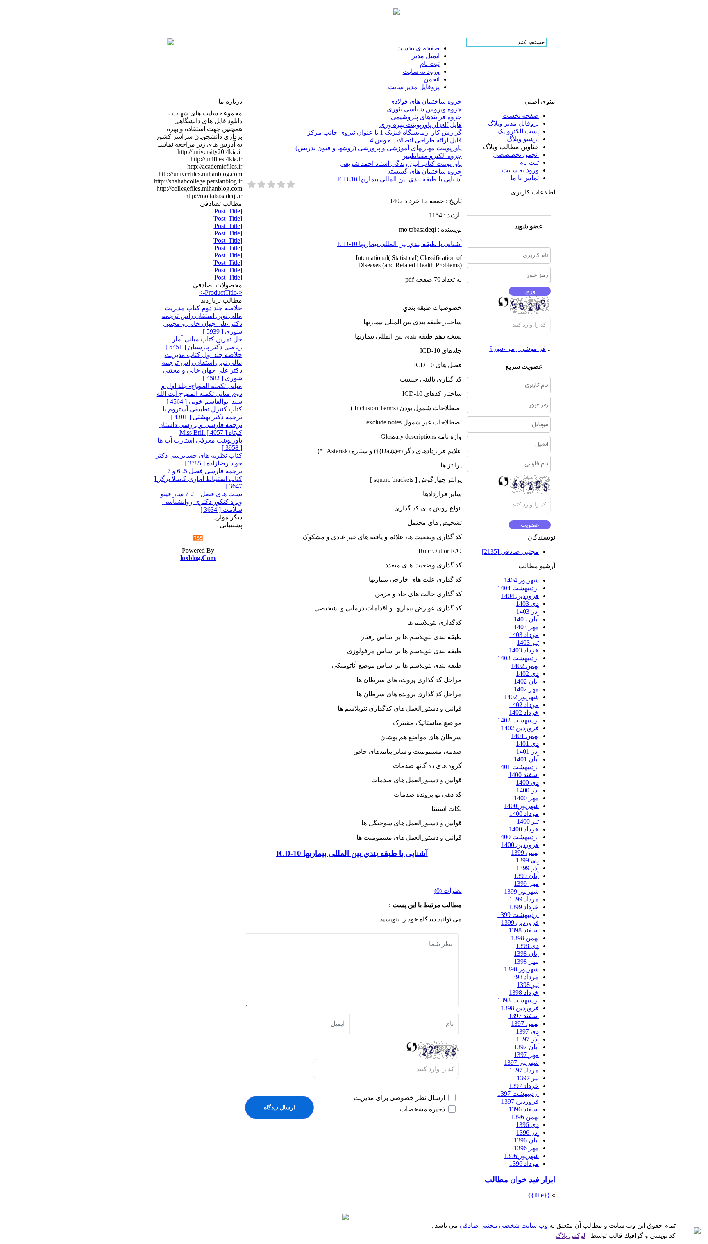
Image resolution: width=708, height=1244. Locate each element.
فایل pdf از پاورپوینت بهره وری (420, 124)
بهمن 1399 (525, 852)
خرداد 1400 (524, 829)
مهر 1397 (526, 1054)
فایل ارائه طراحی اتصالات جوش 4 (416, 140)
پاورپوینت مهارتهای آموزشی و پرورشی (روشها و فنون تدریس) (378, 147)
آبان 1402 (526, 681)
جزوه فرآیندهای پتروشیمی (426, 116)
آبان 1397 (526, 1046)
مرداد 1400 (524, 813)
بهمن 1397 (525, 1023)
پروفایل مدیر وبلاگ (513, 123)
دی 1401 (527, 743)
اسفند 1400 (523, 774)
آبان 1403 (526, 619)
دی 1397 (527, 1031)
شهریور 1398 (521, 969)
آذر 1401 (527, 751)
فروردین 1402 (520, 728)
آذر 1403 (527, 611)
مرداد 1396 (524, 1163)
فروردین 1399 (520, 922)
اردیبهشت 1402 (518, 720)
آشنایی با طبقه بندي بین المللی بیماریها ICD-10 (399, 179)
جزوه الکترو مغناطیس (431, 155)
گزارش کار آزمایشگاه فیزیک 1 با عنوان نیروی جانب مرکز (384, 132)
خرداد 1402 (524, 712)
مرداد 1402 (524, 704)
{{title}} (539, 1195)
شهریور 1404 (521, 580)
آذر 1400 (527, 790)
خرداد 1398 (524, 992)
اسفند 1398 (523, 930)
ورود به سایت (520, 170)
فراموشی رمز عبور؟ (517, 348)
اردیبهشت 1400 (518, 836)
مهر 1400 (526, 798)
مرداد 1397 (524, 1070)
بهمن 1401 (525, 735)
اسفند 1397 (523, 1015)
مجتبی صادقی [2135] (510, 551)
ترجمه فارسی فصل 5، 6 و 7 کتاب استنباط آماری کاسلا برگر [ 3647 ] (198, 478)
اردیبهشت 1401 (518, 766)
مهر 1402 (526, 689)
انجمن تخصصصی (516, 154)
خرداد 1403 (524, 650)
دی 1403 (527, 603)
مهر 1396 (526, 1148)
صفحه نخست (520, 115)
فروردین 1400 (520, 844)
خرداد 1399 (524, 906)
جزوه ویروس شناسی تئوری (424, 109)
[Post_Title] (227, 211)
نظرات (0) (448, 890)
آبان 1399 (526, 875)
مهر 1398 (526, 961)
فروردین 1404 (520, 595)
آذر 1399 (527, 868)
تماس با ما (525, 177)
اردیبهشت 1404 (518, 588)
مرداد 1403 (524, 634)
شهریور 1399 (521, 891)
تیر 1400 (528, 821)
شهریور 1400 (521, 805)
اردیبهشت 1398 (518, 1000)
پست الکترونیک (518, 131)
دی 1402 (527, 673)
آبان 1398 (526, 953)
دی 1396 (527, 1124)
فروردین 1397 (520, 1101)
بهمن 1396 (525, 1116)
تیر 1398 (528, 984)
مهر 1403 (526, 626)
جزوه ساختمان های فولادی (425, 101)
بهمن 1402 (525, 665)
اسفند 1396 (523, 1109)
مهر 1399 (526, 883)
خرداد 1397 (524, 1085)
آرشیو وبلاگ (523, 138)
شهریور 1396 (521, 1155)
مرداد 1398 (524, 976)
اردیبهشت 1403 (518, 658)
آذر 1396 (527, 1132)
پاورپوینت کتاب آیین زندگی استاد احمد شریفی (401, 163)
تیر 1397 (528, 1078)
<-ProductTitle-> (220, 292)
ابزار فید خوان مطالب (520, 1179)
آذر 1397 (527, 1039)
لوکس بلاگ (570, 1235)
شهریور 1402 (521, 696)
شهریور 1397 (521, 1062)
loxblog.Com (198, 557)
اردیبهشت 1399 (518, 914)
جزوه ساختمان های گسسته (424, 171)
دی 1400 (527, 782)
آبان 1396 (526, 1140)
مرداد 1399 (524, 899)
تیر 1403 (528, 642)
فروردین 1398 (520, 1008)
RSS (197, 537)
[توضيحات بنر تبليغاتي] (396, 12)
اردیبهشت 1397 (518, 1093)
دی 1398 (527, 945)
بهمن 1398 (525, 938)
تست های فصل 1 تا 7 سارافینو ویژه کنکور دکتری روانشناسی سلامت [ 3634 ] (201, 501)
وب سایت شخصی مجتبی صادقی (503, 1225)
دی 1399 (527, 860)
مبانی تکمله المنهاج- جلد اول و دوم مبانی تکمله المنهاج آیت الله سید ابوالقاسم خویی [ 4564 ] (199, 393)
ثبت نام (529, 162)
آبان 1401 (526, 759)
